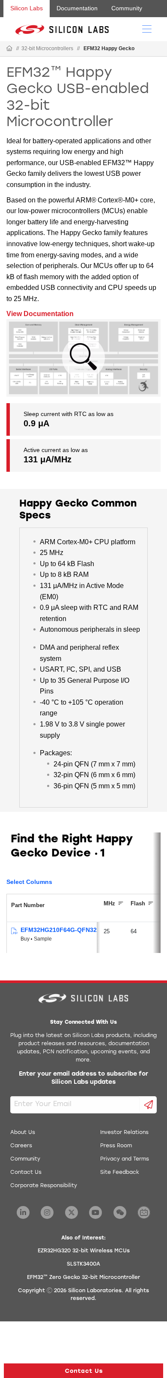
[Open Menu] (147, 28)
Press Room (116, 1146)
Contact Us (26, 1172)
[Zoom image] (83, 357)
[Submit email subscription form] (148, 1104)
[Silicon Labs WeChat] (119, 1212)
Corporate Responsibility (43, 1185)
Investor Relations (124, 1132)
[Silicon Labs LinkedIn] (23, 1212)
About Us (22, 1132)
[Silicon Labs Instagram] (47, 1212)
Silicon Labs (26, 8)
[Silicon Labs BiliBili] (143, 1212)
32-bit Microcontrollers (47, 48)
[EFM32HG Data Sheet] (14, 931)
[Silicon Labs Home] (9, 48)
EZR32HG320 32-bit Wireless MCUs (84, 1251)
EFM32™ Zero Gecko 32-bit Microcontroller (83, 1277)
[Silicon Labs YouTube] (95, 1212)
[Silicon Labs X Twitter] (71, 1212)
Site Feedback (119, 1172)
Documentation (77, 8)
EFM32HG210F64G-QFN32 (59, 929)
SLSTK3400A (83, 1264)
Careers (21, 1146)
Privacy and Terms (124, 1159)
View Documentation (40, 313)
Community (126, 8)
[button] (83, 1370)
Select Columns (29, 881)
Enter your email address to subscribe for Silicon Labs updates (83, 1078)
